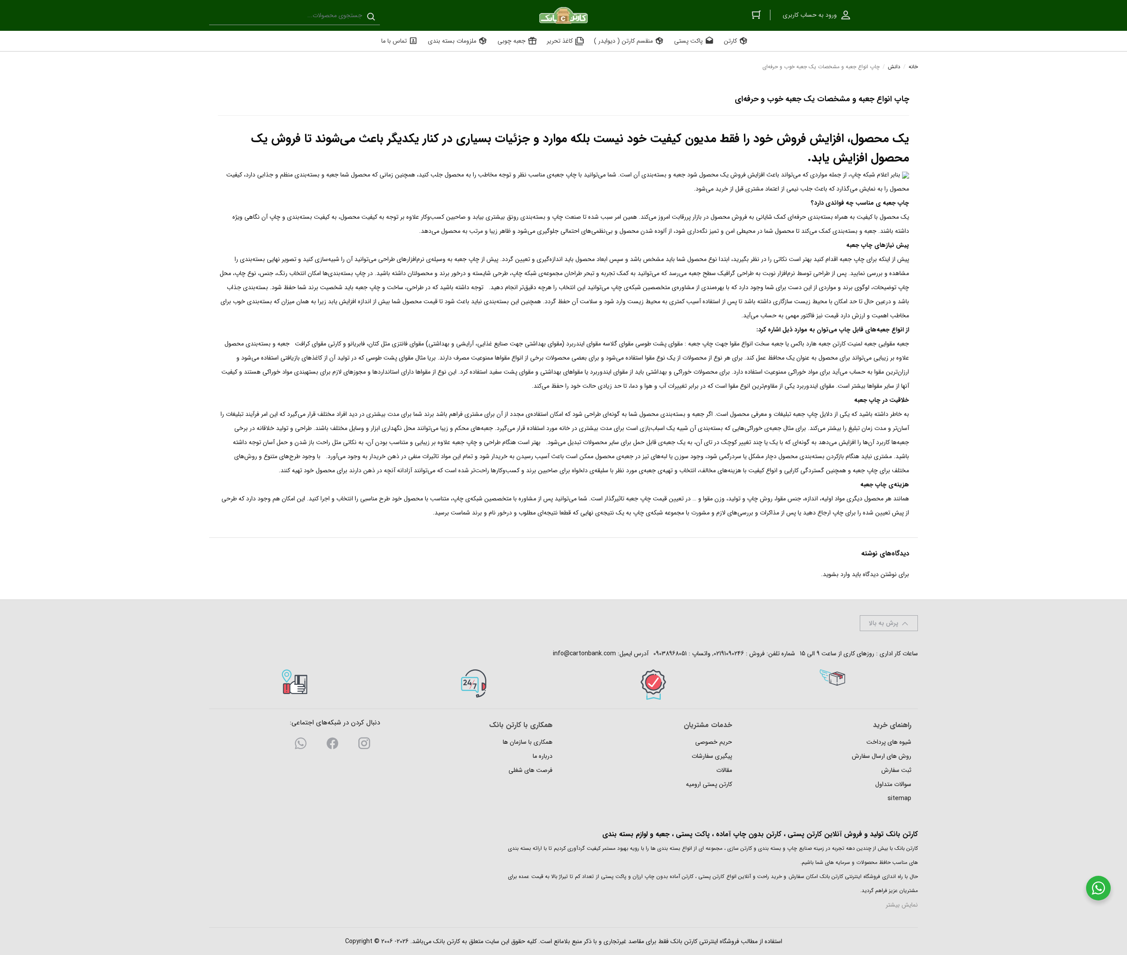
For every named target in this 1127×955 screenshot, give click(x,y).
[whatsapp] (301, 745)
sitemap (899, 798)
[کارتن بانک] (563, 15)
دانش (894, 66)
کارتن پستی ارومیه (709, 784)
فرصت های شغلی (530, 770)
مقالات (724, 770)
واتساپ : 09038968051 (682, 653)
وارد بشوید (836, 574)
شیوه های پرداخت (888, 742)
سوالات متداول (893, 784)
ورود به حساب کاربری (810, 15)
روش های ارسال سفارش (881, 756)
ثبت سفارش (896, 770)
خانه (913, 66)
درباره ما (542, 756)
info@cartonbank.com (584, 653)
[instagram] (364, 745)
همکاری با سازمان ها (527, 742)
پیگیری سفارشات (712, 756)
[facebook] (332, 745)
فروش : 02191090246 (739, 653)
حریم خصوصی (713, 742)
